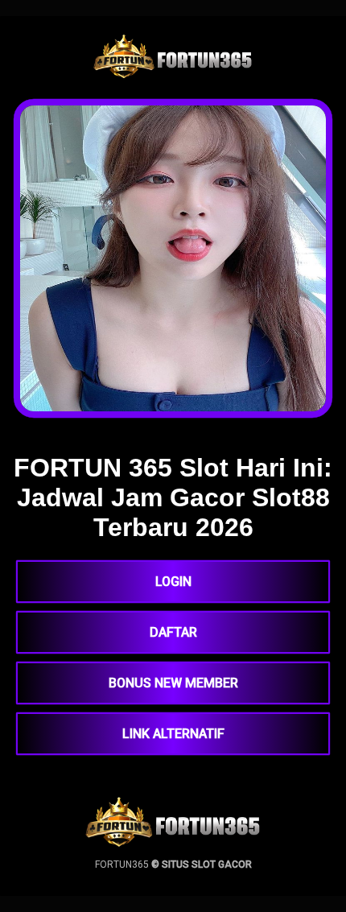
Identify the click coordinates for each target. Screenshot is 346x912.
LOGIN (173, 581)
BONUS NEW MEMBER (173, 683)
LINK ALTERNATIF (173, 733)
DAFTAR (173, 632)
